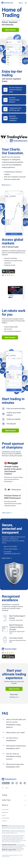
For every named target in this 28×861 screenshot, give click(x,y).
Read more (5, 185)
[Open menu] (25, 2)
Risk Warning (5, 812)
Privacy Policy (5, 809)
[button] (10, 3)
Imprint (3, 815)
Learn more (6, 513)
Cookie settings (5, 818)
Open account (10, 30)
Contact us (13, 697)
